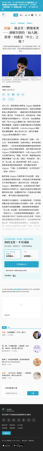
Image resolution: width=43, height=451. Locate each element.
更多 (9, 327)
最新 (4, 327)
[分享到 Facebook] (13, 94)
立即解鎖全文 (21, 264)
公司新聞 (20, 428)
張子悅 (4, 364)
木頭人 (4, 335)
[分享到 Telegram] (18, 94)
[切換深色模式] (32, 15)
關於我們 (4, 425)
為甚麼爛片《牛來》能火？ (14, 332)
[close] (40, 5)
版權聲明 (12, 428)
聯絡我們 (12, 425)
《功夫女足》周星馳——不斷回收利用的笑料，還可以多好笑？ (16, 374)
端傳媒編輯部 (18, 289)
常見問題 (4, 428)
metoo (13, 23)
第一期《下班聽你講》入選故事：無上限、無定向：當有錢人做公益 (15, 347)
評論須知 (7, 315)
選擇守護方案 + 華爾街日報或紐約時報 (16, 270)
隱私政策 (24, 440)
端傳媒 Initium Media (13, 440)
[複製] (3, 94)
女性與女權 (21, 23)
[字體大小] (26, 15)
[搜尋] (36, 15)
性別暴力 (29, 23)
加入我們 (20, 425)
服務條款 (31, 440)
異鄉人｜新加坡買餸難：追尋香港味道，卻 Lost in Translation (16, 360)
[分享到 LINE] (22, 94)
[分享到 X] (8, 94)
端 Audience (6, 351)
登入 (14, 275)
